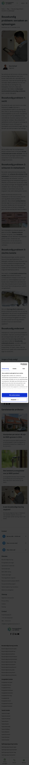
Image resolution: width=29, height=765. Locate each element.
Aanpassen (13, 399)
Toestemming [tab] (5, 368)
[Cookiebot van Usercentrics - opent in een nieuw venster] (20, 364)
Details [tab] (14, 368)
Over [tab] (24, 368)
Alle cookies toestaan (14, 395)
